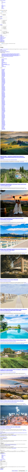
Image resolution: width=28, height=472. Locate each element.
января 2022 (3, 101)
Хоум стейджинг (4, 66)
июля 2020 (3, 112)
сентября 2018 (3, 124)
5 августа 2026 (4, 186)
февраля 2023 (3, 93)
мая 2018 (3, 127)
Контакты (16, 432)
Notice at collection (15, 470)
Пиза (2, 63)
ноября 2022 (3, 95)
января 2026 (3, 73)
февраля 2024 (3, 86)
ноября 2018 (3, 123)
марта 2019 (3, 120)
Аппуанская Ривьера (4, 58)
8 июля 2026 (4, 251)
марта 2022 (3, 100)
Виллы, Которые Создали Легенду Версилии (7, 56)
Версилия (1, 251)
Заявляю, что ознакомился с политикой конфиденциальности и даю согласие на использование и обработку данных (12, 444)
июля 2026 (3, 69)
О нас (1, 432)
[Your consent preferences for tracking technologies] (26, 470)
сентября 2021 (3, 104)
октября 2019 (3, 117)
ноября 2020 (3, 109)
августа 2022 (3, 97)
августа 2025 (3, 76)
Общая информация (4, 62)
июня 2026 (3, 70)
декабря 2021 (3, 102)
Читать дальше (22, 161)
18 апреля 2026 (10, 402)
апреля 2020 (3, 114)
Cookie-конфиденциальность (21, 432)
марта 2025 (3, 78)
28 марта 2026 (4, 428)
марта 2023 (3, 92)
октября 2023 (3, 89)
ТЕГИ (8, 51)
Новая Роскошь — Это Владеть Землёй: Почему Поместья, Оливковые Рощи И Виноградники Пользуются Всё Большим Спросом (12, 157)
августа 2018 (3, 125)
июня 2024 (3, 84)
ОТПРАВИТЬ (2, 443)
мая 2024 (3, 85)
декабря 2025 (3, 74)
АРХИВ (7, 51)
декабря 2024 (3, 80)
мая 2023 (3, 91)
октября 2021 (3, 103)
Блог (2, 457)
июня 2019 (3, 118)
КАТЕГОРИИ (4, 51)
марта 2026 (3, 72)
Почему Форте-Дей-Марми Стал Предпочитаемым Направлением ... (10, 55)
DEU (4, 2)
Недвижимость (4, 432)
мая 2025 (3, 77)
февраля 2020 (3, 115)
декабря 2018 (3, 122)
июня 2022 (3, 98)
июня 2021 (3, 106)
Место (6, 432)
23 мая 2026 (9, 341)
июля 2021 (3, 105)
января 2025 (3, 79)
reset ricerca (1, 469)
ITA (2, 2)
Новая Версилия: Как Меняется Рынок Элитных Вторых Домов (13, 339)
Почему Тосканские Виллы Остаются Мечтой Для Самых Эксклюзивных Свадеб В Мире (11, 219)
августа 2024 (3, 83)
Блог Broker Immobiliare (3, 50)
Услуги (8, 432)
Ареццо (3, 59)
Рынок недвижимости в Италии (6, 64)
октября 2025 (3, 75)
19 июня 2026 (4, 281)
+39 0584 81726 (5, 438)
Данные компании (14, 435)
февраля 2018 (3, 128)
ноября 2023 (3, 88)
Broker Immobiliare (14, 159)
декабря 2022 (3, 94)
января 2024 (3, 87)
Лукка (2, 61)
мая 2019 (3, 119)
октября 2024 (3, 81)
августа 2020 (3, 111)
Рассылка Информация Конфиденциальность (10, 444)
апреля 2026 (3, 71)
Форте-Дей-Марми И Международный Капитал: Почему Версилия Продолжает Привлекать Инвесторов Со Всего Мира (13, 310)
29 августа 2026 (10, 159)
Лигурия (3, 60)
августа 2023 (3, 90)
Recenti (1, 51)
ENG (3, 2)
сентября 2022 (3, 96)
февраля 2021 (3, 108)
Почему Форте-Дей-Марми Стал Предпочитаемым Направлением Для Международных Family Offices (13, 250)
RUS (4, 459)
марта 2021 (3, 107)
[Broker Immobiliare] (2, 0)
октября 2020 (3, 110)
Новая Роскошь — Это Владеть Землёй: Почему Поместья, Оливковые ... (11, 53)
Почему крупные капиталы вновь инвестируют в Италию (11, 400)
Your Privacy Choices (22, 470)
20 (2, 431)
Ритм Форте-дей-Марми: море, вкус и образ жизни (10, 426)
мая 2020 (3, 113)
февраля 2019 (3, 121)
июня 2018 (3, 126)
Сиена (2, 65)
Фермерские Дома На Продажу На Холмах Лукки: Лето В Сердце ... (10, 54)
